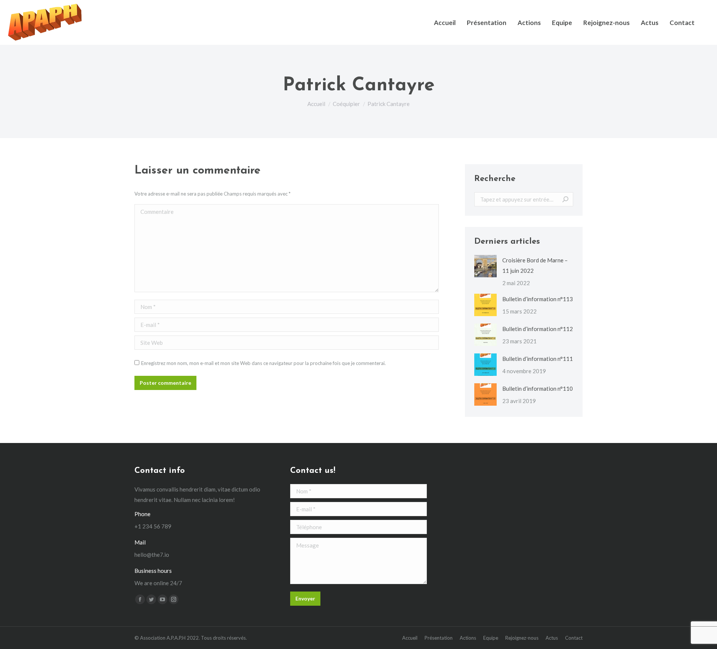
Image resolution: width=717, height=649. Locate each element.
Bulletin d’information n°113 (537, 299)
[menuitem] (445, 22)
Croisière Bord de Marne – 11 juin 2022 (535, 265)
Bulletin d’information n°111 (537, 358)
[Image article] (485, 266)
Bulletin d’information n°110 (537, 388)
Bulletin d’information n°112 (537, 328)
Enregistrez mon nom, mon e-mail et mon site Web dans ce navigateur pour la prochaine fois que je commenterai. (263, 363)
